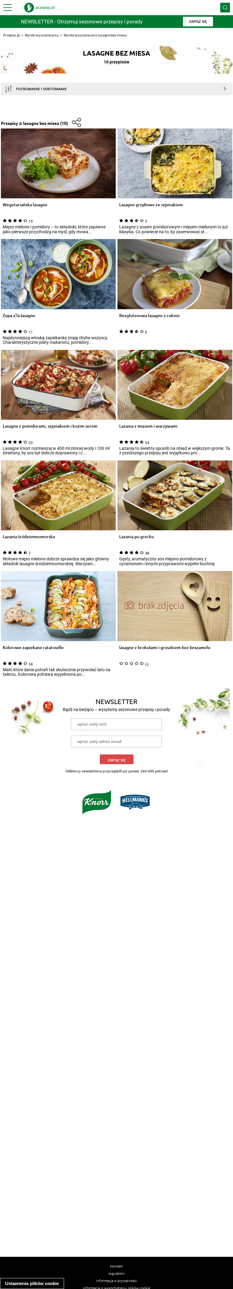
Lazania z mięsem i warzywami (148, 426)
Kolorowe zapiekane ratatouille (33, 647)
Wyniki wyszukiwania (42, 35)
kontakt (116, 1265)
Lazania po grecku (136, 536)
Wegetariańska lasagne (25, 204)
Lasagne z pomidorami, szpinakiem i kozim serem (50, 426)
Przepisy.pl (11, 35)
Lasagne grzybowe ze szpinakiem (151, 204)
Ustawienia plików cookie (32, 1283)
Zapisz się (117, 760)
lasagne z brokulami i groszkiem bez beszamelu (164, 647)
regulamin (116, 1273)
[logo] (39, 7)
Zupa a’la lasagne (19, 315)
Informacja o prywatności (116, 1280)
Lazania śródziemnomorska (29, 536)
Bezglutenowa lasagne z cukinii (149, 315)
